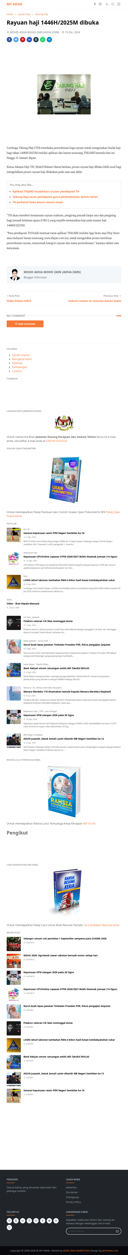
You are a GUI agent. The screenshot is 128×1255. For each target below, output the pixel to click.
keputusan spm (31, 711)
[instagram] (100, 4)
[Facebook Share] (9, 39)
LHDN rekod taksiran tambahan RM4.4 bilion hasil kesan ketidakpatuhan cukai (69, 580)
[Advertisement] (67, 55)
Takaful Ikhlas (42, 664)
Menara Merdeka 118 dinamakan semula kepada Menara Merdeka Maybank (67, 691)
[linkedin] (22, 1220)
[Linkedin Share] (29, 39)
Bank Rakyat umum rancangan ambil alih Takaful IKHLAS (56, 668)
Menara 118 (29, 687)
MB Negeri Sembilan (33, 734)
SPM (41, 711)
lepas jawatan (30, 640)
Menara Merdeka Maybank (49, 687)
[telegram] (9, 1220)
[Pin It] (22, 39)
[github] (9, 1227)
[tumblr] (16, 1220)
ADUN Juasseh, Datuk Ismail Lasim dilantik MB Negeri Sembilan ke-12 (64, 738)
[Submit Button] (117, 1231)
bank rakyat (29, 664)
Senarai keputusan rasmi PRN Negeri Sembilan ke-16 (54, 533)
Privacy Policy (73, 1202)
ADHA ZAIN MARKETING (76, 1250)
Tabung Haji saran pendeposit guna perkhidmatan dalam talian (55, 197)
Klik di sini (89, 823)
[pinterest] (29, 1220)
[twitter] (49, 1220)
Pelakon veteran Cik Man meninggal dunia (48, 621)
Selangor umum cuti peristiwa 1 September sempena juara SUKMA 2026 (65, 938)
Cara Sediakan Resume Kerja (101, 925)
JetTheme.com (110, 1250)
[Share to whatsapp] (42, 39)
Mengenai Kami (22, 359)
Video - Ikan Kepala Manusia (23, 603)
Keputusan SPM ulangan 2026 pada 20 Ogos (49, 715)
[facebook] (95, 4)
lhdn (26, 576)
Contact (17, 371)
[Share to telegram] (49, 39)
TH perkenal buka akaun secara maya (37, 202)
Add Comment (26, 323)
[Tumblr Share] (36, 39)
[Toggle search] (113, 4)
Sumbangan (19, 367)
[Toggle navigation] (118, 4)
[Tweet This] (16, 39)
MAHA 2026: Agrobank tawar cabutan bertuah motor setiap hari (61, 955)
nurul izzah (43, 640)
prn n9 (27, 529)
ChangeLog (72, 1197)
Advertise (71, 1187)
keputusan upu (30, 552)
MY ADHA (14, 4)
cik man (27, 617)
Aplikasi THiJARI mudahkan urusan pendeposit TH (45, 191)
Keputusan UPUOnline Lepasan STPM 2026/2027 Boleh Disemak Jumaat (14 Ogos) (70, 556)
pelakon (36, 617)
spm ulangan (51, 711)
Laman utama (20, 355)
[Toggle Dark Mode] (107, 4)
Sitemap (17, 363)
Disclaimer (72, 1192)
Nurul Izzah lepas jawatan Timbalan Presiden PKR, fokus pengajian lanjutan (67, 644)
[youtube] (36, 1220)
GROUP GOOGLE (56, 441)
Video (9, 599)
